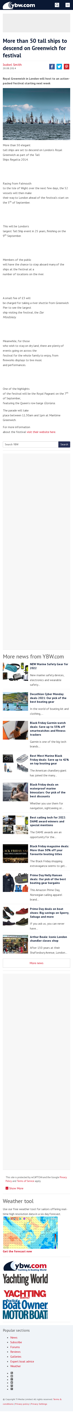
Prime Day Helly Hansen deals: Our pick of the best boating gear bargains (48, 879)
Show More (15, 1188)
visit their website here (41, 432)
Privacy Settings (39, 1403)
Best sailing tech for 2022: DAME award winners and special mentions (48, 821)
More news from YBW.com (33, 656)
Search (64, 444)
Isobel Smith (12, 65)
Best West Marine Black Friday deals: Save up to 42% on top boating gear (49, 759)
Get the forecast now (17, 1251)
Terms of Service (25, 1181)
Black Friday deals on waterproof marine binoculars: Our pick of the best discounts (48, 790)
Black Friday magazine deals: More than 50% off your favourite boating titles (49, 850)
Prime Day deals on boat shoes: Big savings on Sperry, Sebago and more (49, 912)
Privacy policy (22, 1403)
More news (36, 963)
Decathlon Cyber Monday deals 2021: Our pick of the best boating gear (48, 698)
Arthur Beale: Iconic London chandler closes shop (48, 939)
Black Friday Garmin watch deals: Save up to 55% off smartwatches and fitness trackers (48, 728)
